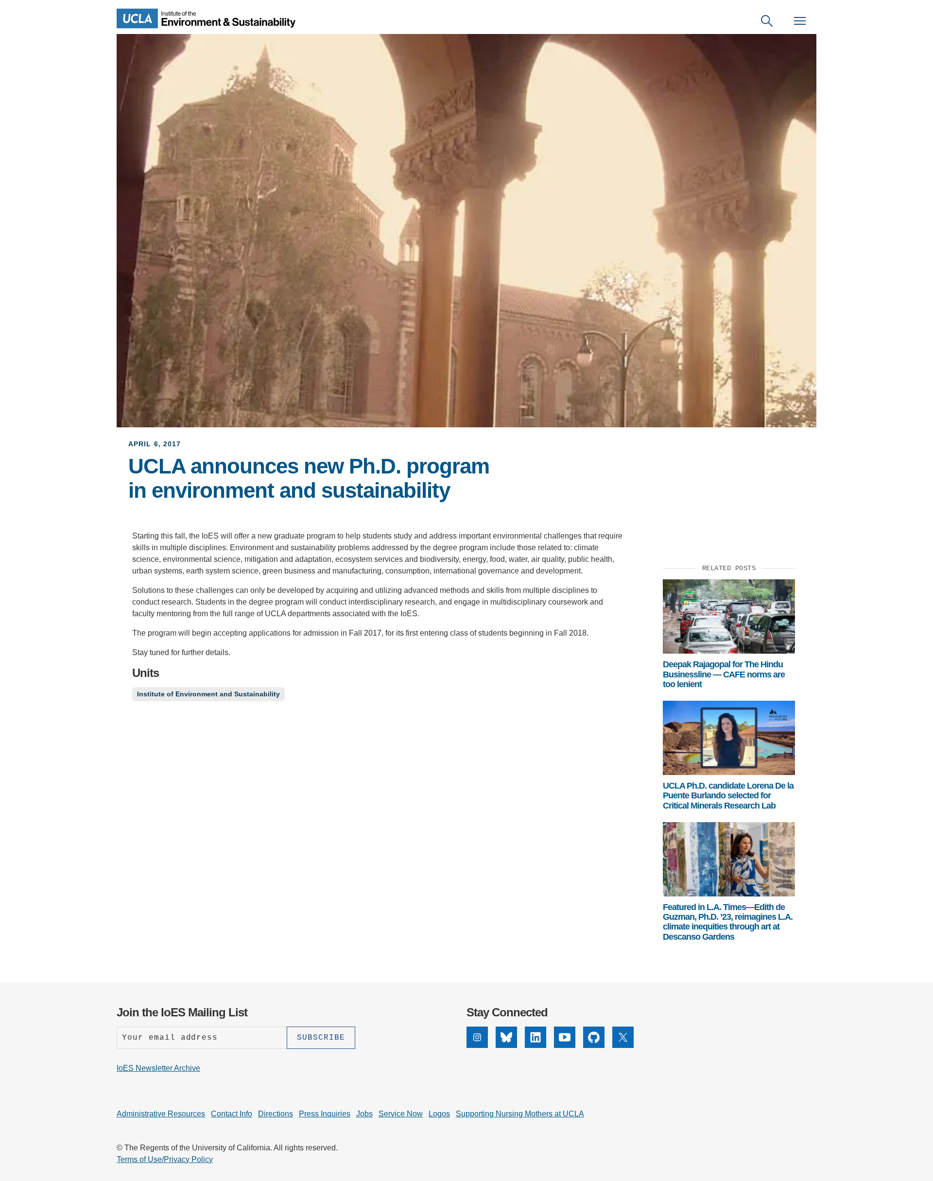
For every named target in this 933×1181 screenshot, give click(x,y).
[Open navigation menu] (800, 21)
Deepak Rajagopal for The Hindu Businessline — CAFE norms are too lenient (724, 674)
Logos (439, 1114)
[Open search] (767, 21)
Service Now (401, 1114)
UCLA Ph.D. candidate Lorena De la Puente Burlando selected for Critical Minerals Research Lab (728, 795)
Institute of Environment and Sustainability (208, 694)
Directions (275, 1114)
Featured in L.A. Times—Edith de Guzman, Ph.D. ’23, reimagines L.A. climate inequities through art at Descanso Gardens (728, 922)
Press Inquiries (324, 1114)
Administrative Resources (161, 1114)
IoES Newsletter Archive (158, 1068)
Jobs (364, 1114)
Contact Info (231, 1114)
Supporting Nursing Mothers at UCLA (520, 1114)
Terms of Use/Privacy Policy (165, 1159)
